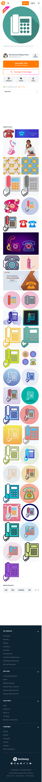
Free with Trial (21, 64)
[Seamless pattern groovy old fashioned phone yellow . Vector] (12, 193)
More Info (7, 91)
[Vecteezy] (3, 3)
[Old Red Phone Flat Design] (8, 133)
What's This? (21, 87)
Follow (35, 57)
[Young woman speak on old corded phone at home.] (12, 175)
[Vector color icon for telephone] (11, 349)
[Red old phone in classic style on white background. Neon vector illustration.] (20, 330)
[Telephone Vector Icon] (12, 232)
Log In (33, 3)
